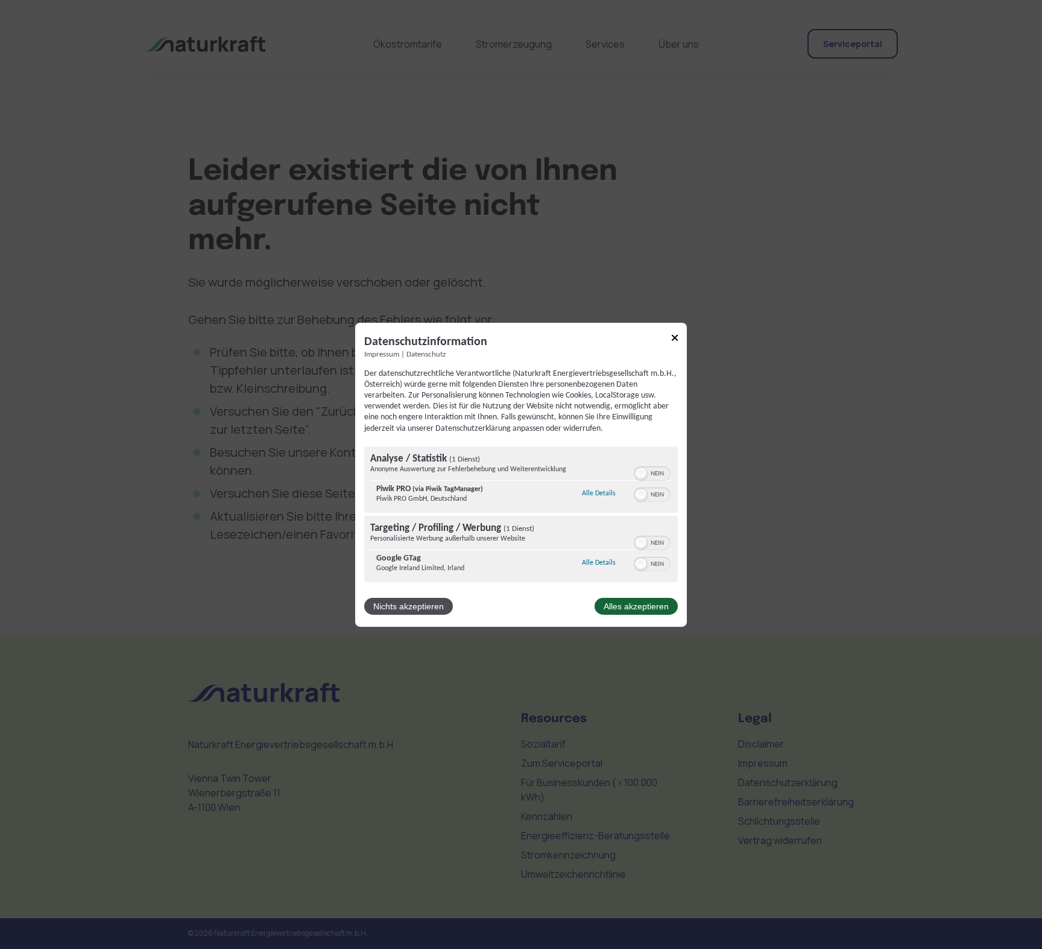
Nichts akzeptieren (408, 606)
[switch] (652, 472)
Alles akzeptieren (636, 606)
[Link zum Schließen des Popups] (675, 339)
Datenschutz (426, 354)
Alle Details (599, 493)
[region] (521, 515)
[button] (641, 473)
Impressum (381, 354)
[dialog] (521, 474)
